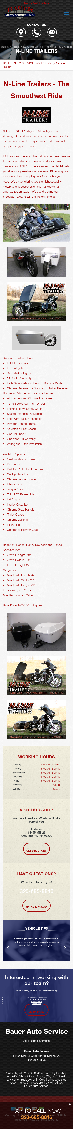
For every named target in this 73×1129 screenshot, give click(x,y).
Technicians (36, 1003)
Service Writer (36, 1001)
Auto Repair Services (36, 1040)
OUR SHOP (44, 63)
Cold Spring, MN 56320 (55, 46)
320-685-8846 (10, 46)
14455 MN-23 (29, 46)
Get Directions (36, 850)
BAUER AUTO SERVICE (18, 63)
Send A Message (36, 907)
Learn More (36, 1011)
